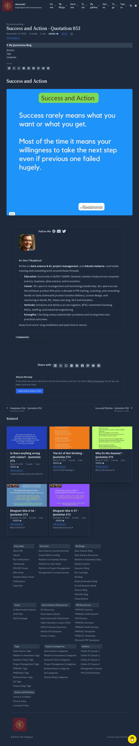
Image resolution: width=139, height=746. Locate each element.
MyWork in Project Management (54, 568)
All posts (10, 50)
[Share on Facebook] (33, 68)
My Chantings (81, 572)
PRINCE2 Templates (85, 635)
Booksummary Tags (23, 677)
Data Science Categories (56, 651)
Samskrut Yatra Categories (57, 659)
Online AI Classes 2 (90, 655)
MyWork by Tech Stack (50, 563)
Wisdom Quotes (82, 563)
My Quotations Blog (15, 24)
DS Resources (47, 609)
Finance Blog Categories (56, 677)
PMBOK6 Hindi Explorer (86, 614)
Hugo (118, 737)
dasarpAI (28, 6)
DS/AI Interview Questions (53, 627)
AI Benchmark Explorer (24, 609)
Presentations (81, 598)
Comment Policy (21, 705)
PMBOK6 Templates (85, 631)
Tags (9, 53)
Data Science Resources (86, 555)
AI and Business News (85, 585)
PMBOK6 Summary (84, 622)
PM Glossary (81, 618)
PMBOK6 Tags (20, 668)
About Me (18, 550)
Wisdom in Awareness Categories (60, 655)
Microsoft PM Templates (87, 640)
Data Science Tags (22, 651)
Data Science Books (50, 614)
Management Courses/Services (54, 572)
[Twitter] (64, 231)
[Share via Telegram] (24, 68)
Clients (16, 555)
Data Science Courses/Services (54, 550)
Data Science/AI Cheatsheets (55, 618)
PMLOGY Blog (81, 594)
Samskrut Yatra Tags (23, 659)
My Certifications (21, 559)
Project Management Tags (26, 664)
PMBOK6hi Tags (21, 672)
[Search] (131, 6)
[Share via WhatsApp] (19, 68)
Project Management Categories (60, 664)
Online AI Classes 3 (90, 659)
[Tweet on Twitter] (14, 68)
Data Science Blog (83, 550)
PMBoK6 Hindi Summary (87, 627)
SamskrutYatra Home (23, 577)
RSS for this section (96, 381)
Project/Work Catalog (49, 555)
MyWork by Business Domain (53, 559)
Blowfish (125, 737)
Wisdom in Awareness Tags (26, 655)
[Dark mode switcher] (136, 6)
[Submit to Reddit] (48, 68)
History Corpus (48, 635)
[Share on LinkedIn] (9, 68)
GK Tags (17, 681)
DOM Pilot (18, 614)
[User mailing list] (59, 231)
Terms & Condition (22, 696)
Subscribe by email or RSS (29, 391)
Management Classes (91, 668)
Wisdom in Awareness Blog (88, 559)
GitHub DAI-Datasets (51, 631)
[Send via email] (38, 68)
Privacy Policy (19, 701)
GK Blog (79, 577)
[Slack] (54, 231)
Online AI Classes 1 (90, 651)
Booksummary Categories (57, 668)
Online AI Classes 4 (90, 664)
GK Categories (51, 672)
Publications (19, 581)
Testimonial (18, 563)
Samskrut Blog (82, 568)
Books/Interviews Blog (86, 581)
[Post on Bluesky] (43, 68)
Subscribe (18, 585)
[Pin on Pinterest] (29, 68)
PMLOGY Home (20, 568)
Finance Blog (81, 590)
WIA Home (18, 572)
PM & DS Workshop (90, 672)
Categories (11, 57)
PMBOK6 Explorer (84, 609)
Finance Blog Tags (22, 686)
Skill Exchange (20, 618)
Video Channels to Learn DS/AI (56, 622)
